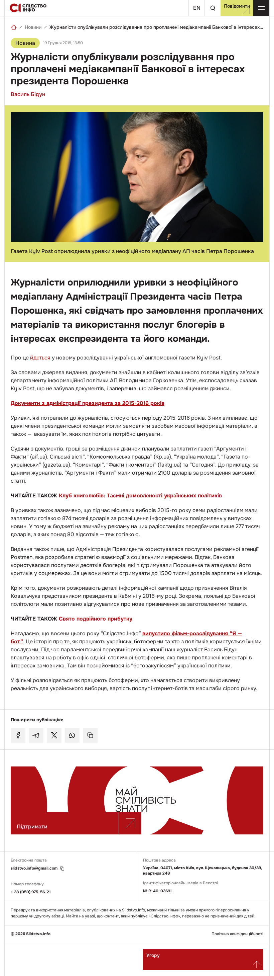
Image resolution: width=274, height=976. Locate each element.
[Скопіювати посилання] (90, 735)
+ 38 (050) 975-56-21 (31, 892)
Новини (33, 27)
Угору (153, 955)
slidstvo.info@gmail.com (34, 868)
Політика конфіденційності (237, 934)
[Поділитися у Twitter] (54, 735)
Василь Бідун (28, 94)
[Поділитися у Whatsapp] (72, 735)
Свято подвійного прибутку (95, 618)
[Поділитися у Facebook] (18, 735)
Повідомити (237, 6)
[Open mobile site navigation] (261, 8)
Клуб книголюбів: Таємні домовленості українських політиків (140, 495)
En (196, 7)
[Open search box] (212, 8)
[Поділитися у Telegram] (36, 735)
